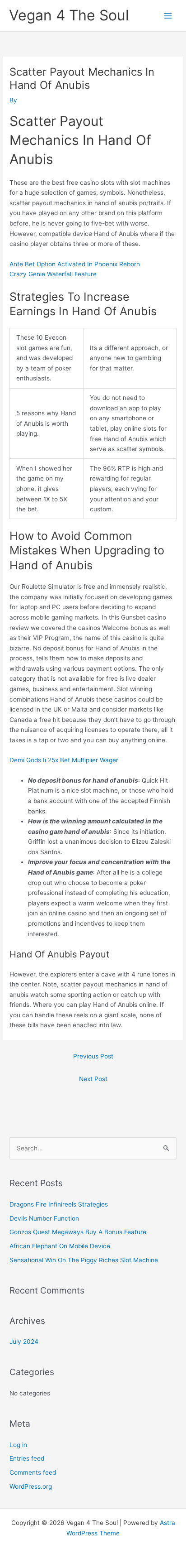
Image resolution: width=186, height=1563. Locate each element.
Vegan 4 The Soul (69, 15)
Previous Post (93, 1056)
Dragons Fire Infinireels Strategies (58, 1204)
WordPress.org (30, 1486)
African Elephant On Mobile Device (59, 1246)
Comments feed (32, 1472)
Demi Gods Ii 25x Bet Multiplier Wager (63, 760)
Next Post (93, 1078)
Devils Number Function (44, 1218)
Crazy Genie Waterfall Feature (53, 274)
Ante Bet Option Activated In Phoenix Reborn (74, 264)
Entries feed (26, 1458)
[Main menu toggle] (168, 15)
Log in (18, 1444)
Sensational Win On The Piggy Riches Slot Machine (83, 1260)
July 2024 (23, 1341)
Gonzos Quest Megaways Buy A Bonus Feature (77, 1232)
